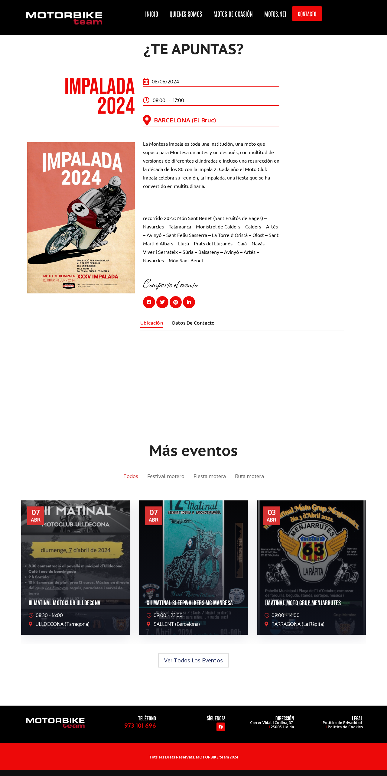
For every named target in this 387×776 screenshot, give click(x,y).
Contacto (307, 13)
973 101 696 (140, 725)
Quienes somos (186, 14)
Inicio (151, 14)
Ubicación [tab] (151, 323)
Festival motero (165, 476)
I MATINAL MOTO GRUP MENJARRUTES (303, 603)
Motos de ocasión (233, 14)
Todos (130, 476)
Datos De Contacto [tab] (193, 323)
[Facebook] (220, 727)
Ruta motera (249, 476)
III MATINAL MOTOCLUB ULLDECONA (64, 603)
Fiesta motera (210, 476)
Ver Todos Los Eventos (193, 660)
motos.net (275, 14)
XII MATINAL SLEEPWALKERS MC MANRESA (190, 603)
